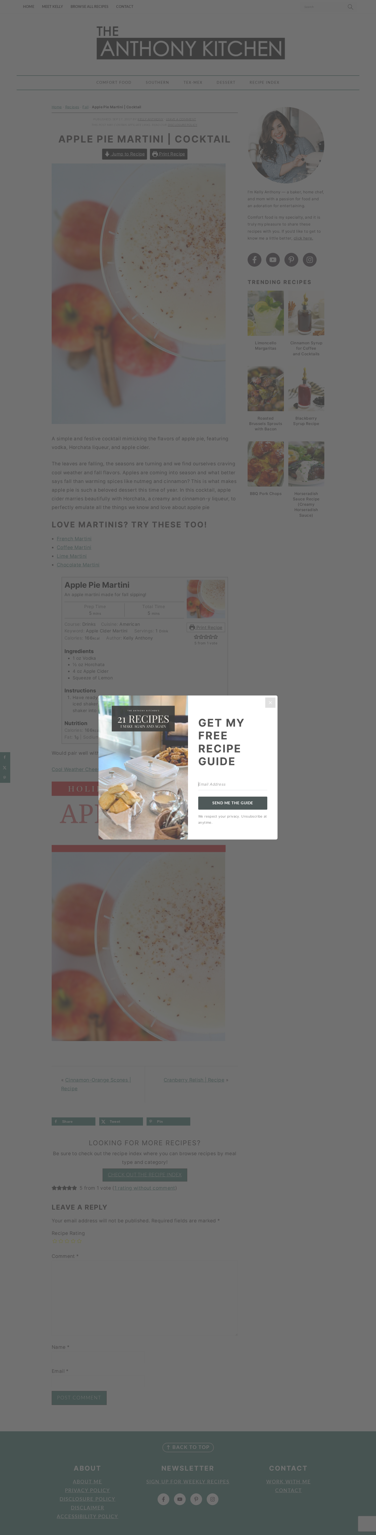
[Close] (270, 703)
